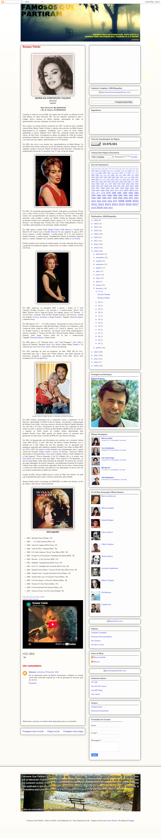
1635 (102, 169)
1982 (125, 193)
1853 (133, 171)
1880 (93, 175)
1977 (98, 193)
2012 (101, 204)
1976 (93, 193)
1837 (118, 171)
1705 (109, 169)
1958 (103, 188)
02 (99, 343)
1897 (101, 177)
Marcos (97, 662)
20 (99, 312)
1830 (104, 171)
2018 (93, 208)
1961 (117, 188)
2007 (115, 201)
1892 (128, 175)
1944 (136, 184)
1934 (97, 184)
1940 (123, 184)
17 (99, 316)
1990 (120, 195)
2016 (129, 204)
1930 (129, 182)
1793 (126, 169)
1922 (101, 182)
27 (99, 291)
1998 (115, 198)
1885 (108, 175)
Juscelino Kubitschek (110, 568)
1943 (132, 184)
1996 (104, 198)
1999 (120, 198)
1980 (114, 193)
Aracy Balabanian (107, 448)
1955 (136, 186)
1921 (97, 182)
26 (99, 302)
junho (98, 275)
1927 (117, 182)
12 (99, 326)
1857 (92, 173)
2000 (125, 198)
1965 (136, 188)
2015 (122, 204)
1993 (136, 195)
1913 (112, 180)
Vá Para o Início (97, 645)
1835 (115, 171)
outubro (99, 261)
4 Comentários (114, 440)
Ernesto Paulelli (104, 294)
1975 (136, 191)
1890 (120, 175)
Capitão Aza (106, 604)
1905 (128, 177)
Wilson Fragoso (108, 580)
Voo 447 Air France (98, 686)
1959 (108, 188)
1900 (113, 177)
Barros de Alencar (109, 496)
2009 (128, 201)
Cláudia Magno (108, 520)
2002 (136, 198)
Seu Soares (95, 641)
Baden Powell (54, 230)
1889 (116, 175)
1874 (125, 173)
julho (98, 271)
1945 (93, 186)
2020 (105, 208)
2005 (104, 201)
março (99, 285)
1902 (121, 177)
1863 (100, 173)
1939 (119, 184)
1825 (97, 171)
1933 (93, 184)
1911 (104, 179)
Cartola (63, 420)
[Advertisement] (114, 63)
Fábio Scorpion (108, 544)
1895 (93, 177)
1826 (100, 171)
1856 (136, 171)
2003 (93, 201)
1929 (125, 182)
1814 (136, 169)
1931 (132, 182)
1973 (126, 190)
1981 (119, 193)
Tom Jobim (77, 342)
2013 (108, 204)
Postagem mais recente (33, 731)
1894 (136, 175)
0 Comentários (114, 450)
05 (99, 336)
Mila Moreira (105, 468)
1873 (121, 173)
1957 (98, 188)
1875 (129, 173)
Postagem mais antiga (73, 731)
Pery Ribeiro (27, 459)
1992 (131, 195)
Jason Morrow (112, 821)
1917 (128, 180)
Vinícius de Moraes (40, 317)
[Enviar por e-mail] (24, 653)
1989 (115, 195)
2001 (131, 198)
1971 (116, 191)
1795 (130, 169)
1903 (125, 177)
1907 (136, 177)
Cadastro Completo (99, 633)
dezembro (100, 254)
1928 (121, 182)
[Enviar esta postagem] (24, 657)
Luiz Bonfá (75, 239)
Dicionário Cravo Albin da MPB (35, 597)
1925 (113, 182)
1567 (96, 169)
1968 (102, 191)
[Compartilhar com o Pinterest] (33, 653)
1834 (111, 171)
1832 (108, 171)
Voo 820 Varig (96, 690)
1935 (102, 184)
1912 (108, 180)
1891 (124, 175)
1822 (93, 171)
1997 (109, 198)
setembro (100, 264)
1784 (116, 169)
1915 (120, 179)
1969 (107, 191)
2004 (99, 201)
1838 (122, 171)
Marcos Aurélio (100, 657)
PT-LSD (94, 682)
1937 (110, 184)
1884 (105, 175)
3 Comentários (115, 479)
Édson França (98, 379)
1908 (93, 180)
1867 (109, 173)
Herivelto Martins (77, 317)
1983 (130, 193)
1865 (104, 173)
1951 (119, 186)
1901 (117, 177)
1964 (132, 188)
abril (98, 282)
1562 (92, 169)
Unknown (32, 672)
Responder (32, 683)
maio (98, 278)
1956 (93, 188)
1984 (136, 193)
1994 (93, 198)
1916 (124, 180)
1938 (114, 184)
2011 (94, 204)
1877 (133, 173)
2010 (135, 201)
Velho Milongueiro (107, 477)
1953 (127, 186)
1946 (97, 186)
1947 (102, 186)
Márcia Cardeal (106, 438)
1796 (133, 169)
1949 (110, 186)
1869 (112, 173)
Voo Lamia (95, 694)
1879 (136, 173)
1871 (117, 173)
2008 (121, 201)
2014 (115, 204)
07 (99, 333)
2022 (96, 224)
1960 (112, 188)
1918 (132, 180)
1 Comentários (114, 470)
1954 (132, 186)
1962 (122, 188)
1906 (132, 177)
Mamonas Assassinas (99, 711)
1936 (106, 184)
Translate (133, 157)
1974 (131, 190)
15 (99, 323)
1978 (103, 193)
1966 (93, 191)
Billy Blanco (65, 230)
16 (99, 319)
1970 (112, 191)
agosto (99, 268)
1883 (101, 175)
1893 (132, 175)
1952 (123, 186)
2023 (96, 220)
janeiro (99, 348)
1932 (136, 182)
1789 (119, 169)
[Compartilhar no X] (28, 653)
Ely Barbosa (106, 592)
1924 (109, 182)
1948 (106, 186)
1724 (113, 169)
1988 (109, 195)
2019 (99, 207)
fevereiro (100, 288)
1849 (129, 171)
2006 (109, 201)
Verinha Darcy (107, 556)
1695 (106, 169)
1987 (104, 195)
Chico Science (107, 532)
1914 (116, 180)
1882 (97, 175)
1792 (123, 169)
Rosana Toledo (104, 298)
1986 (98, 195)
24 (99, 306)
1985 (93, 195)
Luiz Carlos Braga (107, 458)
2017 (135, 204)
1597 (99, 169)
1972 (121, 191)
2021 (110, 208)
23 (99, 309)
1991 (125, 195)
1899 (109, 177)
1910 (101, 179)
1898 (105, 177)
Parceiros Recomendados (101, 637)
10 (99, 330)
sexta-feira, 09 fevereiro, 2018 (47, 672)
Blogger (131, 821)
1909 (97, 180)
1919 (136, 180)
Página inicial (53, 731)
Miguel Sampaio (33, 599)
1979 (108, 193)
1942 (128, 184)
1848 (126, 171)
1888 (112, 175)
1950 (115, 186)
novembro (100, 257)
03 (99, 340)
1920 (93, 182)
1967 (98, 191)
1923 (105, 182)
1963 (127, 188)
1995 (98, 198)
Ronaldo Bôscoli (51, 232)
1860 (96, 173)
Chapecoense (96, 707)
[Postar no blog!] (26, 653)
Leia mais (123, 440)
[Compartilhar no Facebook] (31, 653)
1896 (97, 177)
